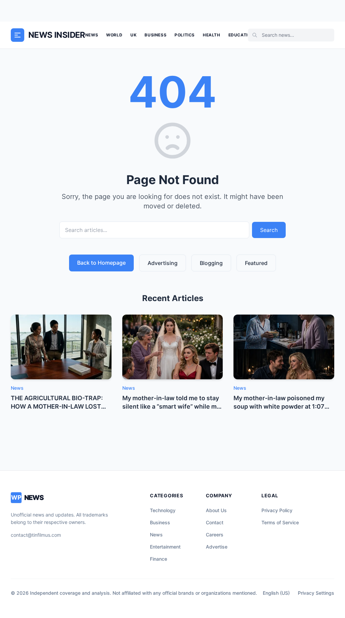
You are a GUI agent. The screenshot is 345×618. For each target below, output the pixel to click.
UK (133, 34)
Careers (214, 534)
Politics (185, 34)
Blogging (211, 263)
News (91, 34)
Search (269, 230)
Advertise (216, 547)
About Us (216, 510)
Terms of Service (280, 522)
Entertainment (165, 547)
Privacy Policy (276, 510)
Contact (214, 522)
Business (155, 34)
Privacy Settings (316, 593)
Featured (256, 263)
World (114, 34)
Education (241, 34)
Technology (163, 510)
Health (211, 34)
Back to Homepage (101, 262)
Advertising (163, 263)
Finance (158, 559)
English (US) (276, 593)
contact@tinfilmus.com (36, 535)
